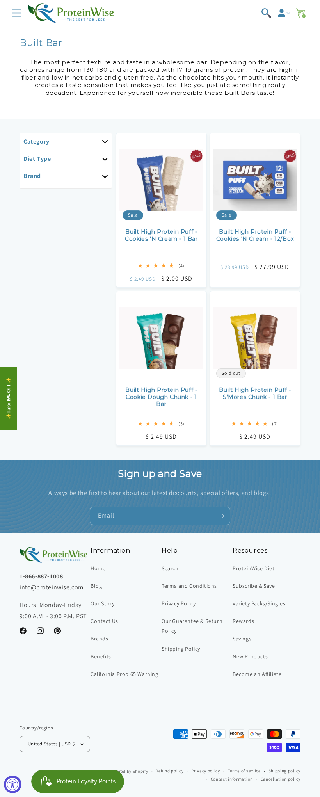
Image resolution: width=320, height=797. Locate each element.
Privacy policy (205, 771)
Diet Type (37, 159)
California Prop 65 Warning (124, 674)
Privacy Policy (179, 603)
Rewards (243, 620)
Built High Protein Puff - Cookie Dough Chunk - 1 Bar (161, 396)
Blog (96, 585)
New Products (250, 656)
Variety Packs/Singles (259, 603)
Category (36, 141)
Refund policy (169, 771)
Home (98, 568)
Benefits (101, 656)
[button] (16, 13)
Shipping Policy (181, 648)
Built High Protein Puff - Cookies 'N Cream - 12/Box (255, 235)
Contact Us (104, 620)
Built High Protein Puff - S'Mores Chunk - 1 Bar (255, 393)
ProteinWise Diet (254, 568)
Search (170, 568)
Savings (242, 638)
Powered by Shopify (128, 771)
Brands (99, 638)
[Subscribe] (221, 516)
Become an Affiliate (257, 674)
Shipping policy (284, 771)
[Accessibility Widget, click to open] (12, 784)
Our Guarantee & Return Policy (192, 625)
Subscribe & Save (254, 585)
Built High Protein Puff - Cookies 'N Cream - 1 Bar (161, 235)
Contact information (232, 779)
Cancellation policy (280, 779)
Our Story (102, 603)
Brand (32, 176)
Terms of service (244, 771)
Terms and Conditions (189, 585)
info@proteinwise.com (52, 587)
